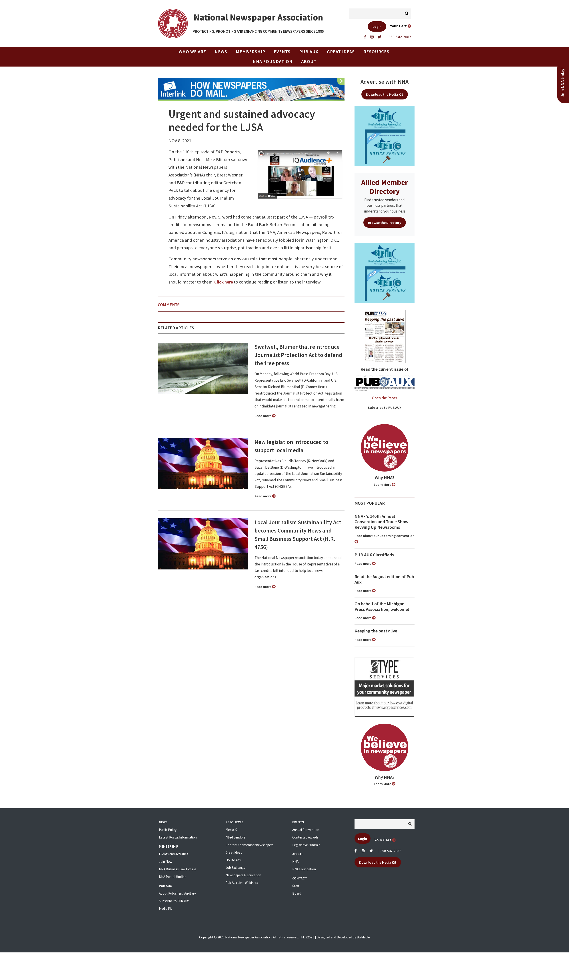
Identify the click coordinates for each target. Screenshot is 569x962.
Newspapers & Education (243, 875)
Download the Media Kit (384, 94)
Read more (263, 415)
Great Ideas (341, 52)
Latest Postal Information (178, 837)
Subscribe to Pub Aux (174, 901)
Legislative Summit (306, 845)
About (309, 61)
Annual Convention (305, 830)
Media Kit (165, 908)
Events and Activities (173, 854)
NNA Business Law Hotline (177, 869)
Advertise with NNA (385, 81)
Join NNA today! (562, 82)
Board (296, 893)
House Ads (233, 860)
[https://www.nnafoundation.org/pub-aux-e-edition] (385, 336)
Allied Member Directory (384, 187)
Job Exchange (236, 867)
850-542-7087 (391, 851)
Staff (295, 886)
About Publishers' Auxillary (177, 893)
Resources (376, 52)
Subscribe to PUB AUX (384, 407)
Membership (250, 52)
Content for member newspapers (250, 845)
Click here (223, 282)
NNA (295, 861)
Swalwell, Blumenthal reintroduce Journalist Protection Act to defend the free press (298, 355)
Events (282, 52)
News (221, 52)
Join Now (165, 861)
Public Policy (167, 830)
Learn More (383, 484)
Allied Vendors (235, 837)
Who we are (192, 52)
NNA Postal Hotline (172, 877)
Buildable (363, 937)
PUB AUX (308, 52)
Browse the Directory (384, 222)
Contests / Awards (305, 837)
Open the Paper (384, 397)
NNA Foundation (273, 61)
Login (377, 26)
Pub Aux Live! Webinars (242, 883)
